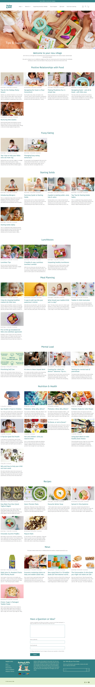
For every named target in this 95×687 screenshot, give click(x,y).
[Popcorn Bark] (35, 523)
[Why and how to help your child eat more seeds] (12, 455)
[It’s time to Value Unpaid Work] (35, 358)
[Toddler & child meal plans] (82, 289)
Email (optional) (33, 645)
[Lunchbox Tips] (12, 251)
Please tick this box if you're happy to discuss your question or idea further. (47, 651)
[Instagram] (85, 682)
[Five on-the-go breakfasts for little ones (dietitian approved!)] (12, 319)
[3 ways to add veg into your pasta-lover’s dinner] (35, 289)
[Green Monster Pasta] (35, 493)
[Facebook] (86, 682)
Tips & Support (53, 6)
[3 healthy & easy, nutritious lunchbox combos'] (35, 251)
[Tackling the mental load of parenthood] (82, 358)
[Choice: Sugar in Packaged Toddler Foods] (12, 591)
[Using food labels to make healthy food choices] (82, 426)
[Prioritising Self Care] (12, 358)
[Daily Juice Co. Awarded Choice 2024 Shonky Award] (12, 562)
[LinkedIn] (88, 682)
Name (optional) (33, 639)
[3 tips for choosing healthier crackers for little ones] (12, 289)
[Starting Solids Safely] (12, 214)
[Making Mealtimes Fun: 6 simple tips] (59, 79)
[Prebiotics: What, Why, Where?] (59, 398)
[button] (85, 6)
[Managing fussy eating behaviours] (35, 145)
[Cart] (88, 6)
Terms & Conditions (10, 669)
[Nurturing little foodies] (12, 109)
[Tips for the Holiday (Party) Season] (12, 79)
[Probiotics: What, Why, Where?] (35, 398)
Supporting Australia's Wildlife (40, 6)
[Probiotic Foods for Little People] (82, 398)
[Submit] (87, 669)
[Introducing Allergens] (12, 184)
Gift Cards (62, 6)
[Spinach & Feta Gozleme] (82, 493)
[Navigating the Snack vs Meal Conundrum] (35, 79)
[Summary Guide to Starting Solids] (35, 184)
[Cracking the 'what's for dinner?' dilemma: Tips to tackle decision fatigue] (59, 358)
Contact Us (8, 665)
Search (7, 664)
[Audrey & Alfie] (9, 6)
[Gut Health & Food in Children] (12, 398)
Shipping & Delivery (10, 671)
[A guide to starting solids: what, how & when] (59, 184)
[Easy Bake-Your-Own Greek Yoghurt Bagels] (12, 493)
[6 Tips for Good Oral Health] (12, 426)
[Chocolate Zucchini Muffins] (12, 523)
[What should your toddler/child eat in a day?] (59, 289)
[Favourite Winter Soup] (59, 493)
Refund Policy (9, 667)
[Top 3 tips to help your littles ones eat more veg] (12, 145)
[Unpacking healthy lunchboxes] (59, 251)
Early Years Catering (71, 6)
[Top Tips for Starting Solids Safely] (82, 184)
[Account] (83, 6)
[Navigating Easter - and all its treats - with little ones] (82, 79)
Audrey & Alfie (11, 681)
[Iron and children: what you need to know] (35, 426)
